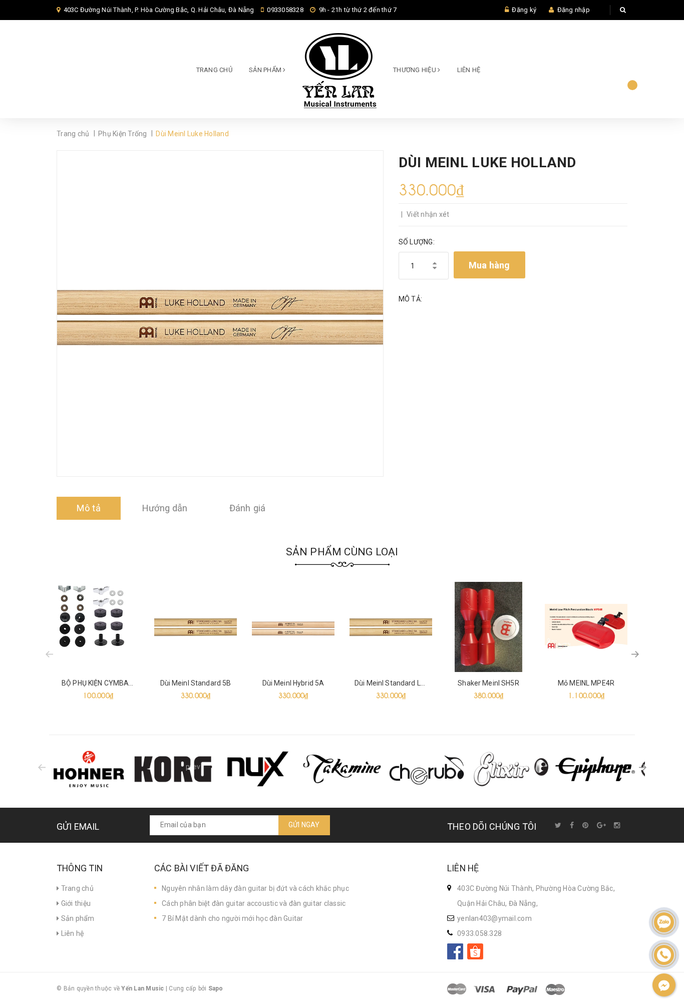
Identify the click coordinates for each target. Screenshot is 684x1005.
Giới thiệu (75, 903)
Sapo (215, 988)
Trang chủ (214, 70)
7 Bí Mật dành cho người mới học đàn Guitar (232, 918)
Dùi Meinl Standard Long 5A (399, 683)
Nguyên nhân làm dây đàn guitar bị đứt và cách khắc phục (255, 888)
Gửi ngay (304, 825)
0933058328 (285, 10)
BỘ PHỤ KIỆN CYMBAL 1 (100, 683)
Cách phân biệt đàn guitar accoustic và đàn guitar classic (254, 903)
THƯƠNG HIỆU (415, 70)
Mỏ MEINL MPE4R (586, 683)
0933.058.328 (479, 933)
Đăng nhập (573, 10)
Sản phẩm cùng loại (342, 552)
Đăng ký (524, 10)
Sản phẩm (76, 918)
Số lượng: (417, 242)
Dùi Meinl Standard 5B (195, 683)
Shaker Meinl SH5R (488, 683)
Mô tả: (411, 299)
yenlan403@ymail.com (494, 918)
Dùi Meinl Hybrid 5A (293, 683)
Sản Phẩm (266, 70)
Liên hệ (469, 70)
